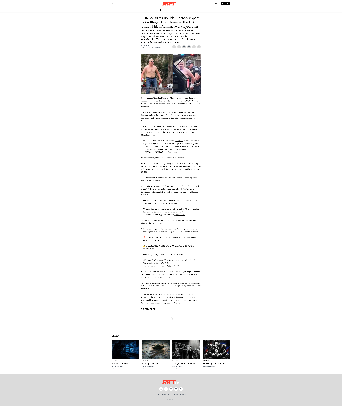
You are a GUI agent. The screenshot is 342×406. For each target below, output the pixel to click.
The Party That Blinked (214, 363)
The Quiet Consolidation (184, 363)
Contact (163, 394)
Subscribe (225, 4)
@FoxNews (179, 140)
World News (174, 10)
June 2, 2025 (172, 152)
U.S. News (115, 360)
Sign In (217, 4)
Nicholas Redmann (118, 366)
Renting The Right (120, 363)
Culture (164, 10)
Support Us (182, 394)
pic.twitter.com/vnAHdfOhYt (174, 212)
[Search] (112, 4)
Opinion (183, 10)
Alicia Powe (145, 45)
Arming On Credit (150, 363)
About (158, 394)
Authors (175, 394)
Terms (169, 394)
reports (151, 135)
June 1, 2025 (174, 266)
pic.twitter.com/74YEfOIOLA (161, 263)
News (157, 10)
